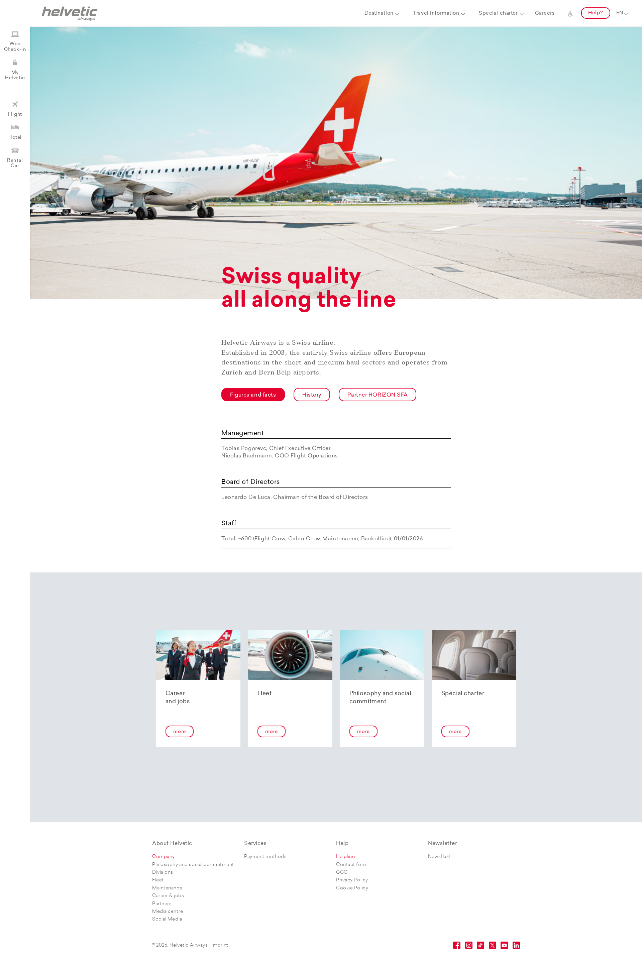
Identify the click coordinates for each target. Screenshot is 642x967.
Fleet (158, 880)
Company (163, 857)
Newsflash (440, 857)
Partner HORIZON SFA (377, 395)
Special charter (498, 13)
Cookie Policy (352, 888)
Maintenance (167, 888)
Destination (379, 13)
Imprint (219, 945)
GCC (342, 872)
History (311, 395)
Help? (595, 13)
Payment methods (265, 857)
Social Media (167, 919)
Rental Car (15, 163)
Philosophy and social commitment (193, 865)
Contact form (352, 865)
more (179, 731)
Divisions (162, 872)
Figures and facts (253, 395)
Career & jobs (168, 896)
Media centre (167, 911)
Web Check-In (15, 46)
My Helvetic (15, 75)
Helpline (345, 857)
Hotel (15, 137)
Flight (15, 114)
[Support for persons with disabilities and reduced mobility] (570, 13)
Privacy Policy (352, 880)
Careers (545, 13)
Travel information (436, 13)
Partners (162, 904)
